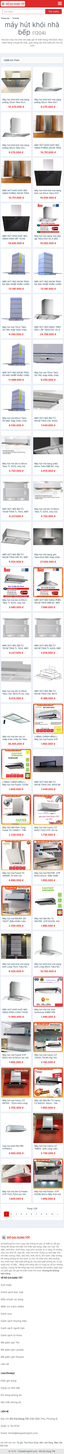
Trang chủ (5, 18)
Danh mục (6, 1313)
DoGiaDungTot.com (27, 1451)
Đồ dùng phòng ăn (11, 1395)
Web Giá (58, 1442)
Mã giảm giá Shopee (12, 1356)
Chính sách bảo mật (12, 1292)
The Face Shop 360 (33, 1442)
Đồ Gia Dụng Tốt (47, 1451)
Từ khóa (15, 18)
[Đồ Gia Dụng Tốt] (16, 1237)
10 (52, 1214)
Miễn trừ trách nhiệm (12, 1306)
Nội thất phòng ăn (11, 1402)
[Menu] (60, 3)
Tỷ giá (20, 1442)
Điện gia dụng (8, 1380)
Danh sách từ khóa (11, 1335)
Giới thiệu (6, 1284)
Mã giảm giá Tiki (10, 1342)
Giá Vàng (48, 1442)
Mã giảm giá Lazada (12, 1349)
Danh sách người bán (13, 1328)
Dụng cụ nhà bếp (10, 1387)
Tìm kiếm (53, 11)
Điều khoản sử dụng (12, 1299)
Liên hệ (5, 1364)
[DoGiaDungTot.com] (18, 4)
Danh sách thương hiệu (14, 1320)
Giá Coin (4, 1445)
